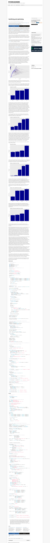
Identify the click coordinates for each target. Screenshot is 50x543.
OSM (17, 22)
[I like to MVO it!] (26, 529)
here (20, 23)
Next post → (28, 540)
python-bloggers (26, 22)
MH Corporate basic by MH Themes (15, 542)
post (11, 27)
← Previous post (10, 540)
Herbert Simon (21, 30)
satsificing (12, 30)
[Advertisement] (25, 11)
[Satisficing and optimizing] (12, 529)
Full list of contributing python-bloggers (36, 68)
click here (21, 24)
